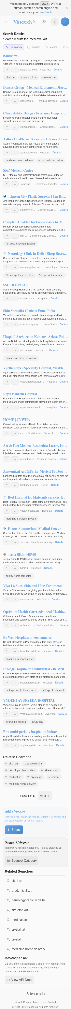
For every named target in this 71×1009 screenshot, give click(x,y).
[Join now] (44, 21)
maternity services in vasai (21, 518)
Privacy (27, 1002)
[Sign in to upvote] (6, 69)
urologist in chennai (53, 690)
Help (43, 1002)
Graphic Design (48, 127)
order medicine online (50, 160)
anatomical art (29, 77)
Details (57, 69)
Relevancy (16, 47)
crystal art (36, 777)
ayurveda (37, 721)
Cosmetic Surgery (47, 209)
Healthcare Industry (46, 184)
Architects (41, 350)
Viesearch (22, 21)
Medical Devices (48, 101)
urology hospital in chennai (21, 690)
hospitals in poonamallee (20, 659)
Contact (52, 1002)
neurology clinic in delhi (22, 770)
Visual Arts (45, 69)
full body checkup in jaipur (21, 243)
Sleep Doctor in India (51, 275)
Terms (36, 1002)
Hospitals (45, 152)
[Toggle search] (34, 21)
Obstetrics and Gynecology (42, 433)
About (18, 1002)
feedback (45, 12)
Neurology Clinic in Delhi (20, 275)
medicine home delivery (19, 160)
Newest (36, 47)
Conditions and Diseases (43, 235)
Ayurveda (50, 714)
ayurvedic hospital (16, 721)
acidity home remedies (19, 575)
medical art (15, 777)
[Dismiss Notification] (66, 8)
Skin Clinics (50, 324)
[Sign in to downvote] (15, 69)
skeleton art (49, 77)
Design (44, 485)
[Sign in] (54, 21)
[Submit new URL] (65, 21)
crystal (55, 777)
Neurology (51, 267)
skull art (10, 77)
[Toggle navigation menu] (6, 21)
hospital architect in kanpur (21, 358)
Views (53, 47)
